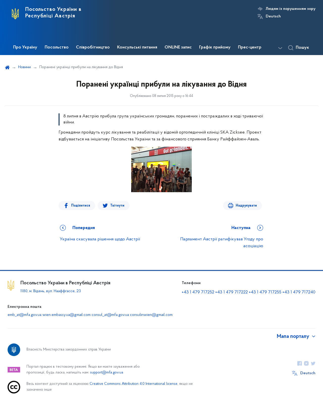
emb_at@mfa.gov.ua (24, 315)
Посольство (57, 47)
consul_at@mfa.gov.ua (110, 315)
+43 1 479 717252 (198, 292)
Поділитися (80, 206)
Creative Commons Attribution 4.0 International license (133, 384)
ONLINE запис (178, 47)
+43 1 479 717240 (298, 292)
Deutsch (273, 16)
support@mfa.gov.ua (106, 372)
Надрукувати (246, 206)
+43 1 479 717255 (265, 292)
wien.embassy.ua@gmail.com (66, 315)
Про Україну (25, 47)
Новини (24, 67)
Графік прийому (215, 47)
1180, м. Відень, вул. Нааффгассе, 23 (50, 291)
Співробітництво (93, 47)
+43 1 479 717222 (231, 292)
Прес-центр (249, 47)
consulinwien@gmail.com (151, 315)
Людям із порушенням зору (290, 9)
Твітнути (117, 206)
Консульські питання (137, 47)
